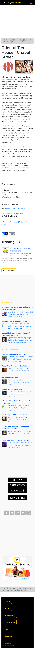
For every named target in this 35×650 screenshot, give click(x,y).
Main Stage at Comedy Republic (13, 354)
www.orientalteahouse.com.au (14, 208)
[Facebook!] (6, 512)
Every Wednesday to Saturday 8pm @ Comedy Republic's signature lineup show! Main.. (21, 359)
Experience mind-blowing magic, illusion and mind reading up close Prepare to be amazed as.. (20, 340)
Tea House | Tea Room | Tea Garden (15, 42)
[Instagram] (23, 512)
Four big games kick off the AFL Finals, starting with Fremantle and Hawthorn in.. (20, 419)
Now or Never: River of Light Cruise (14, 321)
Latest (7, 629)
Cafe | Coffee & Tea (26, 40)
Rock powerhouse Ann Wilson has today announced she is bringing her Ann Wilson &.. (20, 445)
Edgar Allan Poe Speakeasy (11, 389)
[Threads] (28, 512)
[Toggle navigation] (30, 3)
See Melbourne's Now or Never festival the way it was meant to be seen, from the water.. (20, 326)
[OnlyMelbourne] (5, 3)
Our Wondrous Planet (9, 378)
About (7, 608)
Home (7, 601)
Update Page (9, 270)
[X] (11, 512)
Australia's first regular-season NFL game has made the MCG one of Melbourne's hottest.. (20, 314)
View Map (5, 195)
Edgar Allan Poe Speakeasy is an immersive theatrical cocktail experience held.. (20, 394)
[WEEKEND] (17, 491)
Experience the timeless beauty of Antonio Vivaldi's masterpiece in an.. (20, 370)
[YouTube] (17, 512)
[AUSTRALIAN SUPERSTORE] (17, 568)
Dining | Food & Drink (11, 40)
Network (8, 636)
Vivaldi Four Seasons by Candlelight (14, 366)
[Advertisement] (17, 22)
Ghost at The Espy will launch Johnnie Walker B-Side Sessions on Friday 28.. (20, 408)
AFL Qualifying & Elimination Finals (14, 415)
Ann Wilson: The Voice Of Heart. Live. (15, 440)
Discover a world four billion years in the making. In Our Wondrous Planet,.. (20, 382)
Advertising (10, 615)
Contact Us (10, 622)
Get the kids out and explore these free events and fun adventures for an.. (20, 433)
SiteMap (8, 643)
